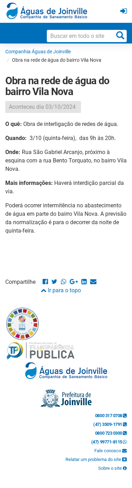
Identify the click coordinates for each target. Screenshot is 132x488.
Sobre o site (110, 468)
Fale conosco (108, 450)
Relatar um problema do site (93, 459)
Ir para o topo (63, 290)
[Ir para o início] (46, 10)
